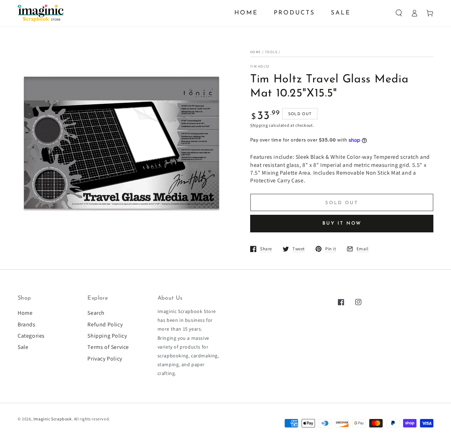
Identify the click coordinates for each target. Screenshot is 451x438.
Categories (31, 335)
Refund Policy (105, 324)
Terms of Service (108, 347)
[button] (399, 13)
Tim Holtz (260, 66)
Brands (27, 324)
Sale (23, 347)
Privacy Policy (104, 358)
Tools (271, 52)
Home (255, 52)
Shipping (259, 125)
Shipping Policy (107, 335)
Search (96, 313)
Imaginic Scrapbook (52, 418)
